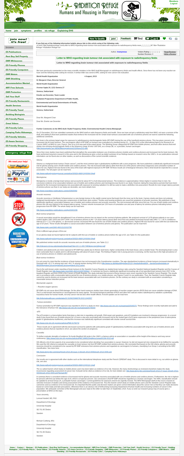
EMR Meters (11, 74)
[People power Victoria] (18, 193)
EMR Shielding (13, 79)
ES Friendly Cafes (14, 128)
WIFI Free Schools (15, 87)
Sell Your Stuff (13, 96)
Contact (20, 447)
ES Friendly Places (15, 119)
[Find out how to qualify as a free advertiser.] (97, 38)
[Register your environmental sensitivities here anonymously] (19, 247)
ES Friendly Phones (15, 65)
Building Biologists (15, 114)
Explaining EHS (65, 30)
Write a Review (170, 54)
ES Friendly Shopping (16, 146)
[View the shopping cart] (152, 38)
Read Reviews (170, 52)
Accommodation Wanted (18, 83)
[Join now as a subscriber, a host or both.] (113, 38)
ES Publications (13, 52)
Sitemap (29, 447)
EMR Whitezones (14, 61)
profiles (38, 30)
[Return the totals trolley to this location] (138, 38)
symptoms (26, 30)
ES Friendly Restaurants (17, 101)
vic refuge (50, 30)
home (8, 30)
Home (12, 447)
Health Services (13, 105)
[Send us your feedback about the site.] (126, 38)
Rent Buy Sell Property (17, 56)
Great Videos (12, 123)
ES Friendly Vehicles (16, 137)
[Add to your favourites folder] (164, 38)
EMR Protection (13, 92)
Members (173, 1)
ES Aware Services (15, 141)
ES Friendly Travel (14, 110)
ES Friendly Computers (17, 70)
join (16, 30)
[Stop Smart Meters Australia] (18, 205)
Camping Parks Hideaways (19, 132)
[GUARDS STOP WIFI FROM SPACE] (18, 219)
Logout (173, 3)
